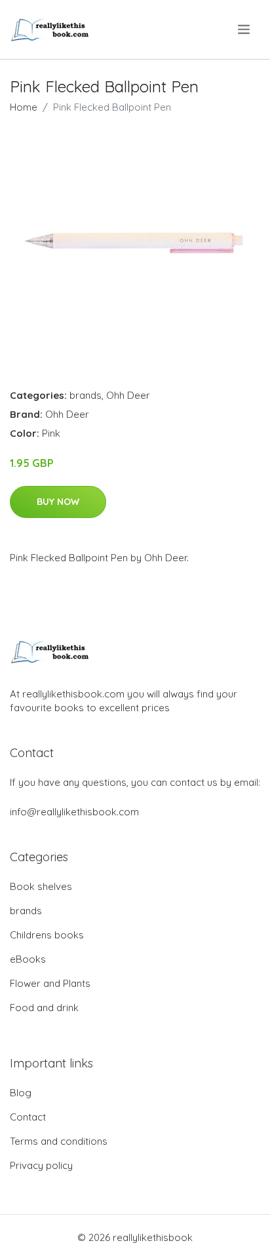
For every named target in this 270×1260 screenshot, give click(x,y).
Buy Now (58, 502)
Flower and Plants (50, 983)
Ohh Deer (128, 395)
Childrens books (47, 935)
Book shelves (41, 886)
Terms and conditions (58, 1141)
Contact (28, 1117)
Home (23, 107)
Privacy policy (41, 1165)
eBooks (28, 959)
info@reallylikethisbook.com (74, 812)
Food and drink (44, 1007)
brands (85, 395)
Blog (20, 1092)
